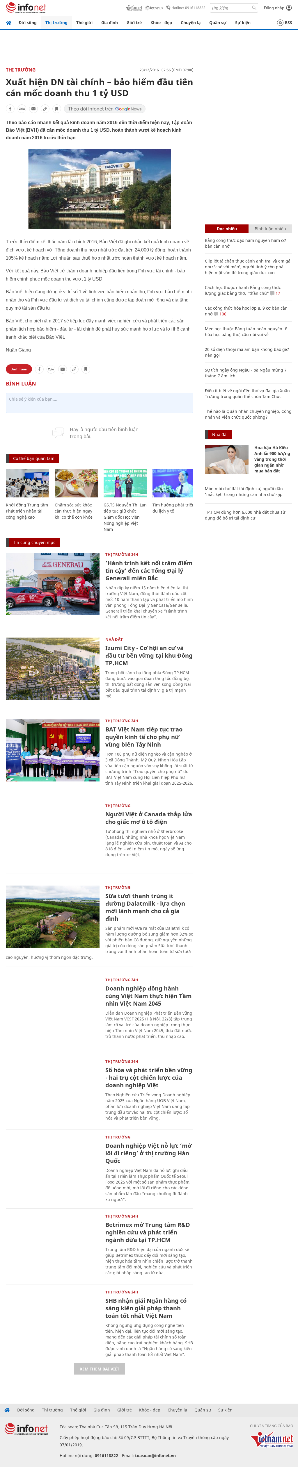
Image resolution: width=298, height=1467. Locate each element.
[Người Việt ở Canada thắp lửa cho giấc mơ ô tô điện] (53, 835)
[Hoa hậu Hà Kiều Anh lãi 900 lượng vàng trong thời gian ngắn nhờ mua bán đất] (227, 459)
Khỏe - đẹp (161, 22)
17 (277, 293)
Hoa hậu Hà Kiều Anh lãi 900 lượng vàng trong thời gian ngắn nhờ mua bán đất (272, 459)
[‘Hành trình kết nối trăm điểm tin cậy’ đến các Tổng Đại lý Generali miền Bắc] (53, 584)
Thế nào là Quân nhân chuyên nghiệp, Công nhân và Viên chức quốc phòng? (248, 414)
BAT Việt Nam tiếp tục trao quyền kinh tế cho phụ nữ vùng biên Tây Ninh (143, 736)
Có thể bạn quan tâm (33, 458)
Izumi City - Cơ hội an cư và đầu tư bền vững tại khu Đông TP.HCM (149, 655)
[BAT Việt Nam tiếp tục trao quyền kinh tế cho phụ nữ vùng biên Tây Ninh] (53, 750)
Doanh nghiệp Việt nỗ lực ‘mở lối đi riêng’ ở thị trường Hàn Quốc (148, 1153)
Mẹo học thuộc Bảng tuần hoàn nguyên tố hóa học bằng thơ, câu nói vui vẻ (246, 331)
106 (222, 314)
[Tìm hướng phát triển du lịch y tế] (174, 483)
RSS (288, 22)
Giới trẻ (134, 22)
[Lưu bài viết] (56, 108)
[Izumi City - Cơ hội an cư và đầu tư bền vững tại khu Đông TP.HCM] (53, 669)
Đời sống (28, 22)
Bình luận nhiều (270, 228)
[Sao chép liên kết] (45, 108)
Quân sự (217, 22)
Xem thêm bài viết (99, 1369)
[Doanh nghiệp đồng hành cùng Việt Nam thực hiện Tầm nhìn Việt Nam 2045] (53, 1009)
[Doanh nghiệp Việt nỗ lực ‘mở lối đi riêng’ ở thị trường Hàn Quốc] (53, 1166)
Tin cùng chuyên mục (34, 542)
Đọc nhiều (227, 228)
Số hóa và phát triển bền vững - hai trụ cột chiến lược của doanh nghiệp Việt (148, 1077)
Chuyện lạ (191, 22)
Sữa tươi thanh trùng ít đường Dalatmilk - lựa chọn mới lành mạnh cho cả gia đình (145, 907)
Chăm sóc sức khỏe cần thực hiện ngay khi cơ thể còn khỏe (74, 511)
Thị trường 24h (121, 554)
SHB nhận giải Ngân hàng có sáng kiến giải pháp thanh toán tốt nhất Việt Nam (146, 1308)
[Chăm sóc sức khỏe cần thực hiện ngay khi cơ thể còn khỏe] (76, 483)
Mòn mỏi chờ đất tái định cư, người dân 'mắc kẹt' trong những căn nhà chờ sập (244, 491)
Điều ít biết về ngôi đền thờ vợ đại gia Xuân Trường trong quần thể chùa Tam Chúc (247, 393)
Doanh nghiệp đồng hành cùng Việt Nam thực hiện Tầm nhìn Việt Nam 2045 (148, 995)
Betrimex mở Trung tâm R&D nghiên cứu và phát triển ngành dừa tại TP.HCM (147, 1232)
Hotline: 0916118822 (188, 7)
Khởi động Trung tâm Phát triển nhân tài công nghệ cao (27, 511)
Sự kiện (243, 22)
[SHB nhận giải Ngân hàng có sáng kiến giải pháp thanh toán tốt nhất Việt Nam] (53, 1321)
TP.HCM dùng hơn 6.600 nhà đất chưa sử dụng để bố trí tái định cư (245, 515)
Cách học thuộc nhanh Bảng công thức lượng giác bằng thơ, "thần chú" (243, 290)
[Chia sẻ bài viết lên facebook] (10, 108)
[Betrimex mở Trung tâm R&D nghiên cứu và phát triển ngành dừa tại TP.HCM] (53, 1245)
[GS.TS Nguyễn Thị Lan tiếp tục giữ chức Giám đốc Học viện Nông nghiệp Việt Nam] (125, 483)
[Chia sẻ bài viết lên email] (33, 108)
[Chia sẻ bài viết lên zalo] (21, 108)
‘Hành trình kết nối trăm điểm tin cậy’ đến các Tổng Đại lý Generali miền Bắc (149, 570)
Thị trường (56, 22)
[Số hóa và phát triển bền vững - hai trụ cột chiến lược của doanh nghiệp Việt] (53, 1091)
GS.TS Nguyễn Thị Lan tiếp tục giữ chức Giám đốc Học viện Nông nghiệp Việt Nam (125, 517)
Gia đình (109, 22)
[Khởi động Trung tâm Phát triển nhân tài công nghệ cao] (27, 483)
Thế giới (84, 22)
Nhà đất (114, 639)
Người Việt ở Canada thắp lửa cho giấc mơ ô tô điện (148, 818)
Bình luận (18, 369)
